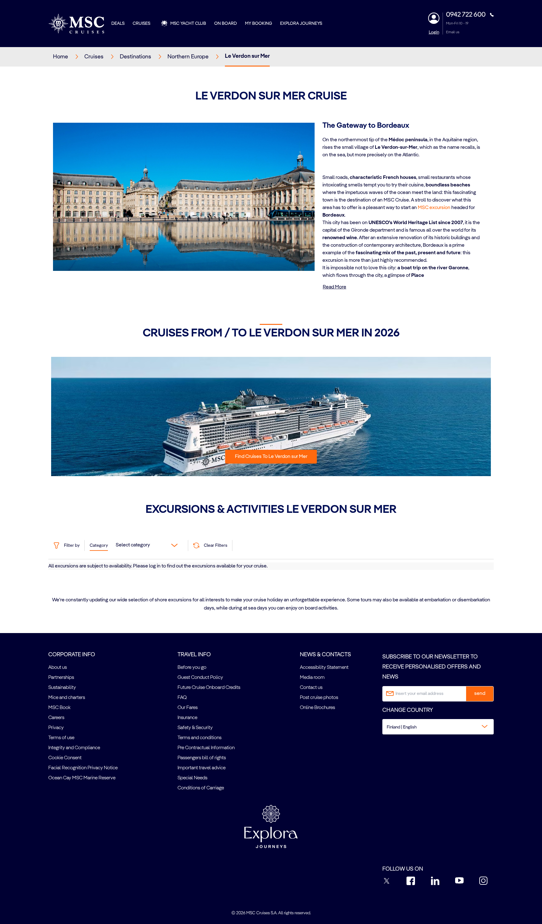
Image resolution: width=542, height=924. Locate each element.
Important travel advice (202, 768)
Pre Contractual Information (206, 747)
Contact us (311, 687)
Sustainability (62, 687)
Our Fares (188, 707)
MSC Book (59, 707)
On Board (225, 23)
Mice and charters (66, 697)
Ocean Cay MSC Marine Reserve (81, 778)
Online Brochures (317, 707)
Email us (453, 32)
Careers (56, 717)
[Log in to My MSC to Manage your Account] (433, 18)
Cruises (141, 23)
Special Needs (192, 778)
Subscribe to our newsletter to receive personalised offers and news (431, 667)
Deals (118, 23)
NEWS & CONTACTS (325, 655)
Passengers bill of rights (202, 757)
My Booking (258, 23)
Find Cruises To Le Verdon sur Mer (271, 456)
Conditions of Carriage (201, 788)
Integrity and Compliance (74, 747)
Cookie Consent (65, 757)
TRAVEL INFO (194, 655)
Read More (334, 287)
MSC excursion (434, 207)
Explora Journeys (301, 23)
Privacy (56, 727)
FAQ (182, 697)
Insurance (187, 717)
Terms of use (61, 737)
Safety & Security (195, 727)
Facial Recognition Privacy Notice (83, 768)
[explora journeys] (271, 826)
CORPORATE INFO (71, 655)
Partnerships (61, 677)
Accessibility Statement (324, 667)
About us (57, 667)
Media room (312, 677)
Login (434, 32)
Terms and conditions (199, 737)
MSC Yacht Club (188, 23)
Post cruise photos (319, 697)
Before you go (192, 667)
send (479, 693)
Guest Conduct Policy (200, 677)
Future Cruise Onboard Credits (209, 687)
